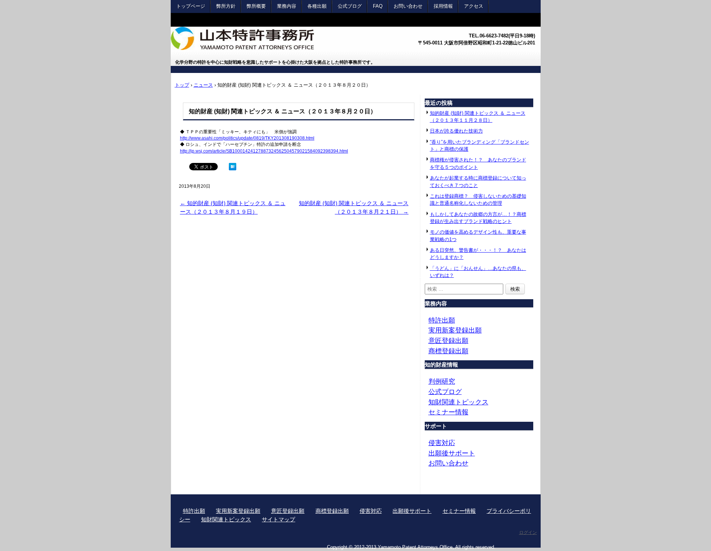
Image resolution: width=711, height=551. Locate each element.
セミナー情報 (448, 412)
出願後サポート (451, 453)
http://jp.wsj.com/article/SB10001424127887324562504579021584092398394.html (264, 151)
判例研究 (441, 381)
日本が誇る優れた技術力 (456, 131)
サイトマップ (278, 519)
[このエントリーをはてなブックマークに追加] (232, 168)
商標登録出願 (448, 351)
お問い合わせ (448, 463)
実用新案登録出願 (455, 330)
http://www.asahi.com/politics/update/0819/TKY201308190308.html (247, 138)
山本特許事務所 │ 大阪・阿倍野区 (272, 41)
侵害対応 (441, 443)
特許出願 (441, 320)
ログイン (528, 532)
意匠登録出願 (448, 340)
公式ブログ (445, 391)
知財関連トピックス (458, 402)
